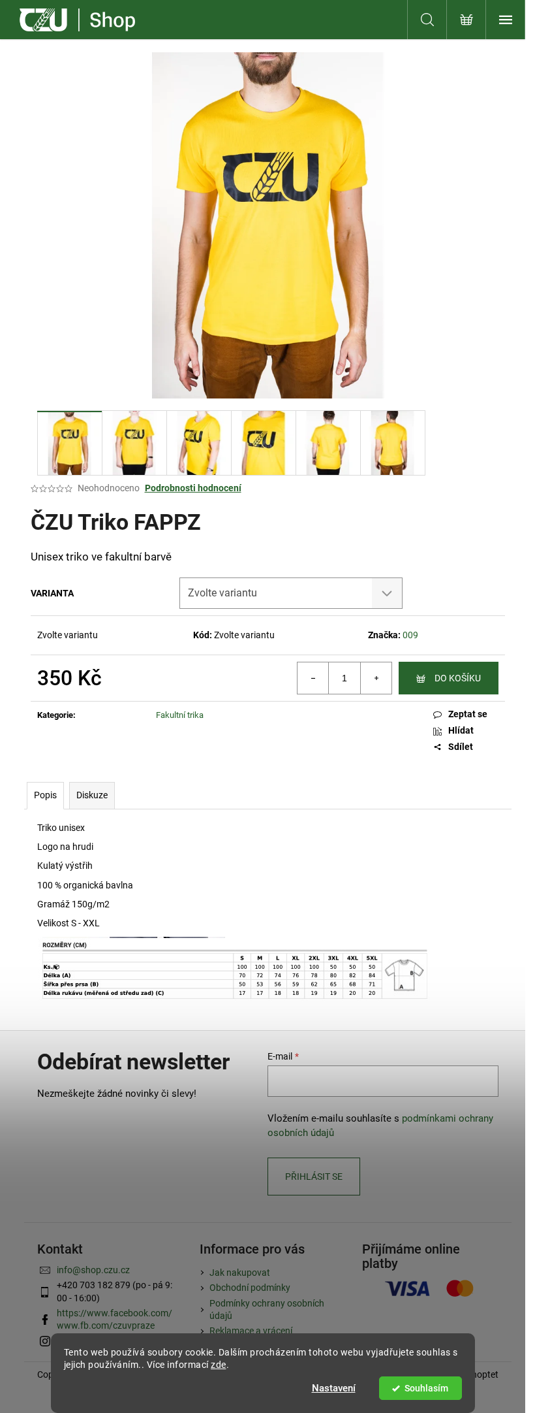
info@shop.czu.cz (93, 1270)
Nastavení (334, 1388)
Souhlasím (426, 1388)
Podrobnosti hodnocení (193, 488)
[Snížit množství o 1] (313, 678)
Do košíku (458, 678)
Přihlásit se (314, 1176)
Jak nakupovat (239, 1272)
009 (410, 635)
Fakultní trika (180, 715)
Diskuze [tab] (92, 795)
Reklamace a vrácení (250, 1330)
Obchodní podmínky (249, 1287)
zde (218, 1364)
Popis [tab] (45, 795)
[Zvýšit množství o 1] (375, 678)
